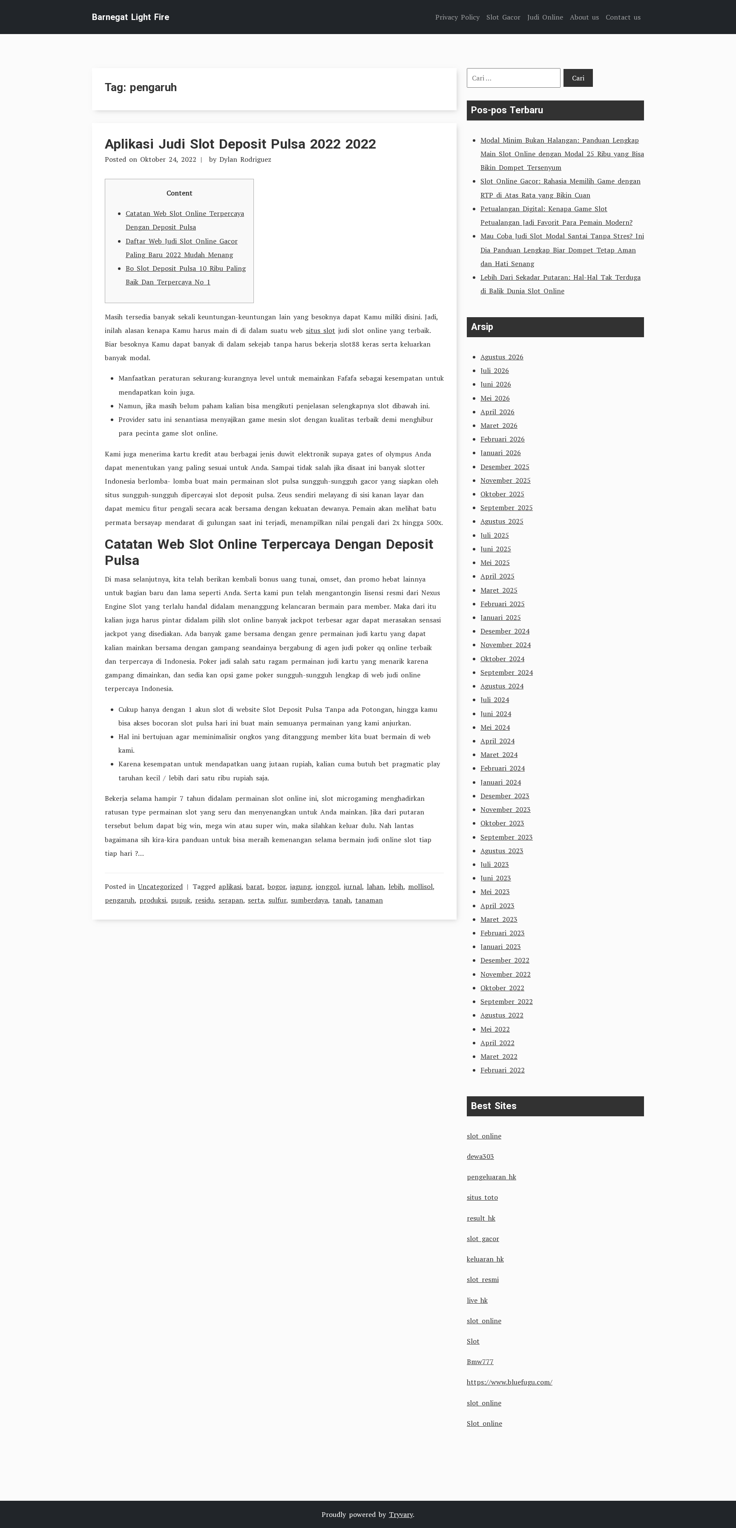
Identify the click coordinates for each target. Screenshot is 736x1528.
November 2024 (505, 644)
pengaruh (120, 900)
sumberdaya (309, 900)
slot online (484, 1136)
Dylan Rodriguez (245, 159)
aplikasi (230, 886)
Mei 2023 (495, 891)
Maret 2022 (499, 1056)
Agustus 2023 (501, 850)
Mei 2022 (495, 1029)
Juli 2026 (494, 370)
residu (204, 900)
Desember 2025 (504, 466)
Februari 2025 (502, 603)
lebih (395, 886)
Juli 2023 (494, 864)
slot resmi (483, 1279)
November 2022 (505, 974)
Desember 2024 (504, 631)
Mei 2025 (495, 562)
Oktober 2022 (502, 987)
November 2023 (505, 809)
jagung (300, 886)
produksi (152, 900)
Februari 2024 (502, 768)
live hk (477, 1300)
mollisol (420, 886)
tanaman (369, 900)
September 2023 (506, 837)
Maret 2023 (499, 919)
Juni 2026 (495, 384)
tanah (342, 900)
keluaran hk (485, 1259)
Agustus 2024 (501, 686)
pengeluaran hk (491, 1176)
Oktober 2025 (502, 494)
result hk (481, 1218)
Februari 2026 (502, 439)
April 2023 (497, 905)
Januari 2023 (500, 946)
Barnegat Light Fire (130, 17)
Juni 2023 (495, 878)
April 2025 (497, 576)
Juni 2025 (495, 548)
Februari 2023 (502, 932)
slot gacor (483, 1238)
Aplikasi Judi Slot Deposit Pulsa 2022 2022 (240, 144)
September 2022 (506, 1001)
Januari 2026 (500, 452)
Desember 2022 (504, 960)
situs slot (320, 330)
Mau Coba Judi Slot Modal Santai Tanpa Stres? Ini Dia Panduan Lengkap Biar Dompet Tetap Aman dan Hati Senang (562, 249)
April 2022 (497, 1042)
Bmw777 (480, 1361)
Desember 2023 (504, 795)
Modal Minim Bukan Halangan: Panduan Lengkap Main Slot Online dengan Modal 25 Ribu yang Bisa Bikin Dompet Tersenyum (562, 153)
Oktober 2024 (502, 658)
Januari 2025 (500, 617)
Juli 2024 (494, 699)
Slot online (484, 1423)
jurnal (353, 886)
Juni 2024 (495, 713)
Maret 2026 (499, 425)
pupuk (180, 900)
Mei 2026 (495, 398)
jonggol (327, 886)
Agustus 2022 (501, 1015)
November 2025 (505, 480)
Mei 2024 (495, 727)
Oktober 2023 (502, 823)
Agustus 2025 (501, 521)
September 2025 (506, 507)
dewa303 (480, 1156)
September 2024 (506, 672)
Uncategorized (160, 886)
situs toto (482, 1197)
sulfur (277, 900)
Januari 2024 (500, 782)
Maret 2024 (499, 754)
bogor (276, 886)
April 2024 (497, 740)
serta (256, 900)
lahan (375, 886)
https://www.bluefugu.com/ (509, 1382)
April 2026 (497, 411)
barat (254, 886)
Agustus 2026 (501, 356)
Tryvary (401, 1514)
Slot (473, 1341)
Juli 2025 (494, 535)
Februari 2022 (502, 1070)
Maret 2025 (499, 590)
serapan (230, 900)
